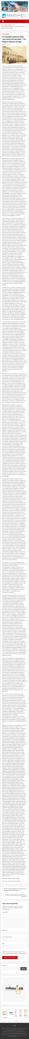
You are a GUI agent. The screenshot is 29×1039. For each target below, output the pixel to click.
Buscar (4, 965)
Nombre (4, 930)
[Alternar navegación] (3, 21)
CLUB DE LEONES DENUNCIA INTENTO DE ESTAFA (15, 895)
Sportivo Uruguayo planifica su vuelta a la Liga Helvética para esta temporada (15, 889)
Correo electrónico (7, 937)
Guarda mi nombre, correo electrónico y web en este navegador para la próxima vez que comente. (14, 952)
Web (3, 943)
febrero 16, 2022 (6, 44)
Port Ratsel (5, 34)
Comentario (5, 912)
